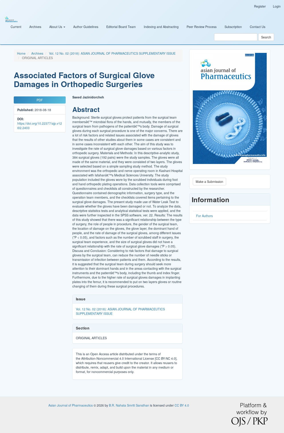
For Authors (204, 216)
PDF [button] (40, 100)
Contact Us (257, 26)
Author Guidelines (85, 26)
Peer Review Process (202, 26)
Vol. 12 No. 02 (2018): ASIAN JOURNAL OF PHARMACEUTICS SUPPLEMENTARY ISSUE (112, 53)
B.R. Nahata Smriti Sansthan (129, 405)
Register (260, 6)
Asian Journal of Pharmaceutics (71, 405)
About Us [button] (56, 26)
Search (266, 37)
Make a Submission (209, 181)
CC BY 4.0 (182, 405)
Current (16, 26)
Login (277, 6)
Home (21, 53)
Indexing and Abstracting (161, 26)
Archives (35, 26)
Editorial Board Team (121, 26)
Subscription (233, 26)
